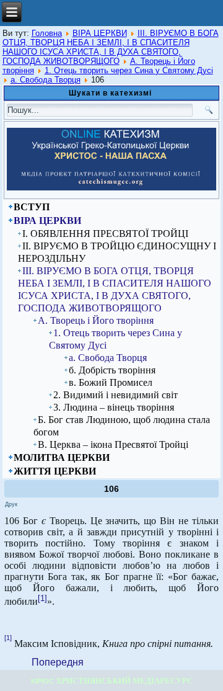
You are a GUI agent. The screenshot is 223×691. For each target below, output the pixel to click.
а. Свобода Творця (46, 79)
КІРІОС (42, 681)
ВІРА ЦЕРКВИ (99, 33)
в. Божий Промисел (110, 382)
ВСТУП (32, 207)
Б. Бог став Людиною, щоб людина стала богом (121, 425)
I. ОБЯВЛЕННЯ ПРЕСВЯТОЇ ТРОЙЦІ (105, 233)
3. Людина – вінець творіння (113, 407)
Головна (47, 33)
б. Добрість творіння (112, 370)
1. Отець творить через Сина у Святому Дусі (129, 70)
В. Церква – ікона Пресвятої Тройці (113, 444)
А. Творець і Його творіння (96, 320)
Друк (11, 504)
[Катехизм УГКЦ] (112, 188)
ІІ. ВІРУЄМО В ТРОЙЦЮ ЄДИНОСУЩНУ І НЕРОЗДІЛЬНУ (117, 252)
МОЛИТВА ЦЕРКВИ (62, 457)
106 (111, 489)
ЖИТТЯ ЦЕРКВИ (55, 471)
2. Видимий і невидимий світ (115, 395)
